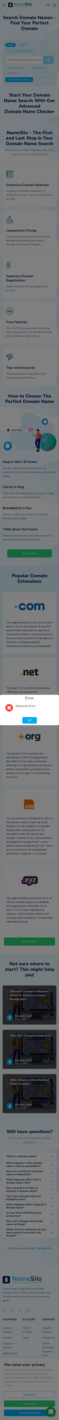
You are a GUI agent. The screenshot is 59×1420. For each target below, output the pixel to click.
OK (29, 720)
